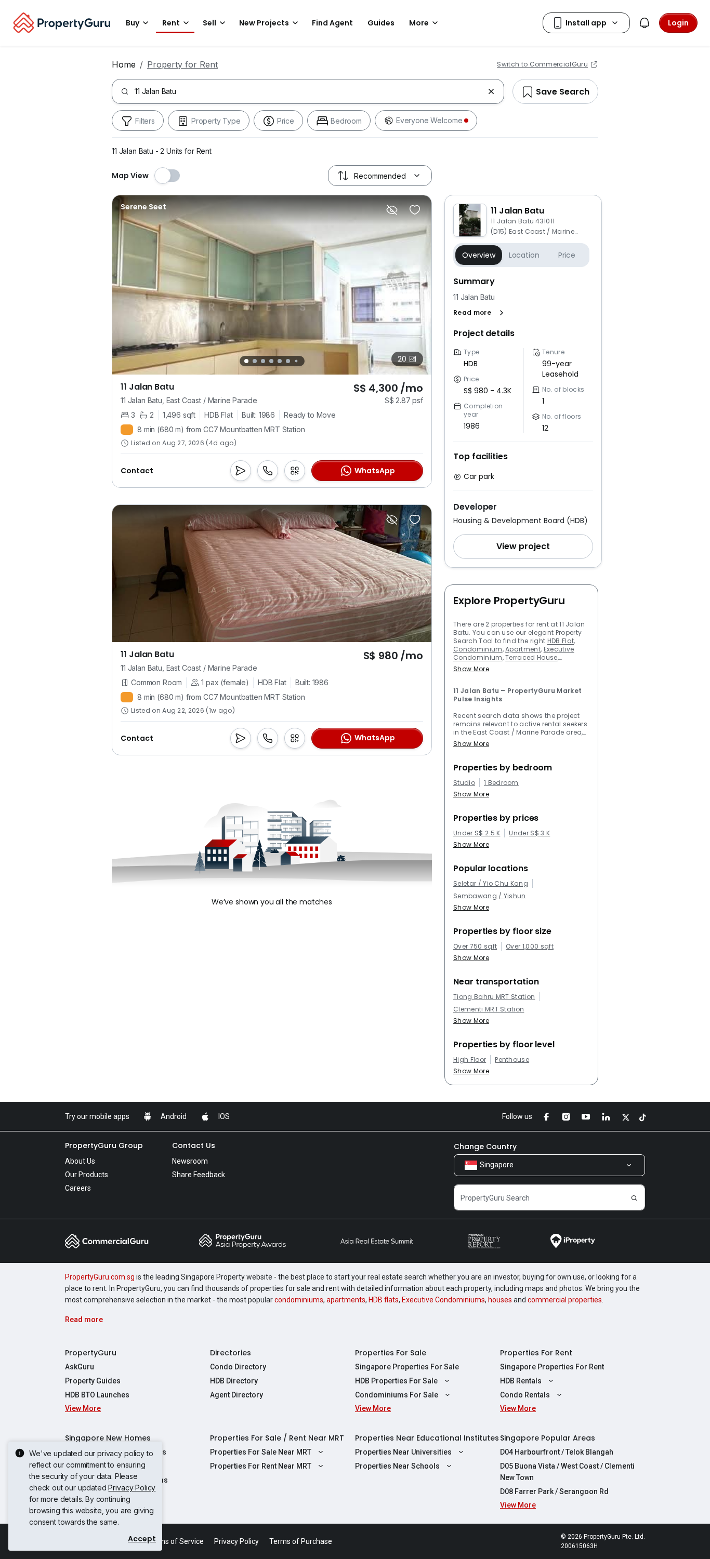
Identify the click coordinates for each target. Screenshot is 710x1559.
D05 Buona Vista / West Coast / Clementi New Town (567, 1472)
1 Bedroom (501, 783)
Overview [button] (478, 255)
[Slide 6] (288, 361)
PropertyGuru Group (104, 1145)
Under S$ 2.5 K (476, 833)
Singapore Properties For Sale (407, 1367)
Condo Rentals (525, 1395)
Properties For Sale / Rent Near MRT (277, 1438)
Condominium (478, 649)
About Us (80, 1161)
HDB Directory (234, 1381)
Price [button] (566, 255)
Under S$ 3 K (529, 833)
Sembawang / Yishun (489, 896)
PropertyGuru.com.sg (100, 1277)
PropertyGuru (90, 1353)
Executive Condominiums (443, 1300)
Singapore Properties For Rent (552, 1367)
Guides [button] (381, 23)
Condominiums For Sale (396, 1395)
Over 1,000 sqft (530, 946)
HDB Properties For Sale (396, 1381)
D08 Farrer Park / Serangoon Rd (554, 1491)
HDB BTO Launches (97, 1395)
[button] (480, 313)
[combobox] (309, 91)
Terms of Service (176, 1541)
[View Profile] (143, 207)
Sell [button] (209, 23)
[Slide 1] (246, 361)
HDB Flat (560, 640)
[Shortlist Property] (414, 210)
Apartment (523, 649)
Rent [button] (171, 23)
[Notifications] (644, 22)
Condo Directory (238, 1367)
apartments (345, 1300)
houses (500, 1300)
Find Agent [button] (332, 23)
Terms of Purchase (300, 1541)
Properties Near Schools (397, 1466)
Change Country (485, 1146)
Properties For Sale (390, 1353)
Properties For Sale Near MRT (260, 1452)
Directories (230, 1353)
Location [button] (524, 255)
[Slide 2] (255, 361)
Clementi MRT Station (488, 1009)
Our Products (86, 1174)
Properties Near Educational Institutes (427, 1438)
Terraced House (531, 657)
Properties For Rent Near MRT (260, 1466)
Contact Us (193, 1145)
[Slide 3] (263, 361)
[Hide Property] (392, 210)
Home (124, 64)
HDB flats (384, 1300)
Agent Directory (236, 1395)
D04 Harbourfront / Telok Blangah (556, 1452)
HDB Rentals (521, 1381)
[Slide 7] (296, 361)
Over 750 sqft (475, 946)
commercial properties (565, 1300)
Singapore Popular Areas (547, 1438)
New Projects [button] (264, 23)
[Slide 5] (280, 361)
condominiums (298, 1300)
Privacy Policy (131, 1487)
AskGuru (79, 1367)
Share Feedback (198, 1174)
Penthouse (512, 1060)
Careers (78, 1188)
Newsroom (190, 1161)
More (419, 23)
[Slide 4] (271, 361)
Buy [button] (132, 23)
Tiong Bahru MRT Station (494, 997)
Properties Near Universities (403, 1452)
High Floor (469, 1060)
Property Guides (93, 1381)
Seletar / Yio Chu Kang (490, 884)
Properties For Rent (536, 1353)
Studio (464, 783)
